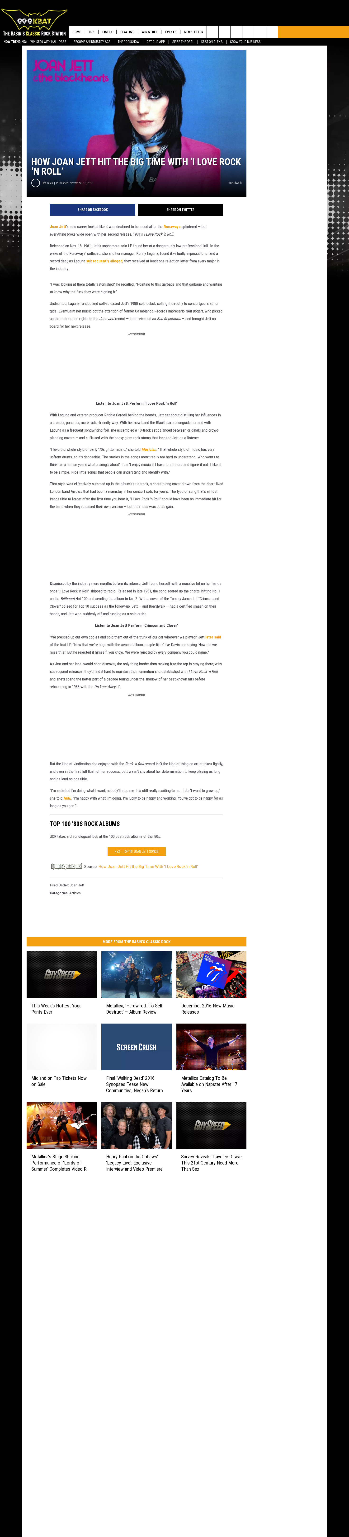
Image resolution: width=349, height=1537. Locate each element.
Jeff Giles (47, 183)
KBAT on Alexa (212, 42)
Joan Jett (58, 226)
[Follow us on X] (272, 32)
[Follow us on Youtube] (260, 32)
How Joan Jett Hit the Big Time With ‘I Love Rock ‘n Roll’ (148, 866)
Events (170, 32)
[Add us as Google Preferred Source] (224, 32)
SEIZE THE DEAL (183, 42)
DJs (91, 32)
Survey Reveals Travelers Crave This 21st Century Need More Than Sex (211, 1163)
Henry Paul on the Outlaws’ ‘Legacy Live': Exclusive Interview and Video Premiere (134, 1163)
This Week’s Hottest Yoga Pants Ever (56, 1009)
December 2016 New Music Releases (208, 1009)
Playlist (127, 32)
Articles (75, 893)
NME (67, 798)
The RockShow (128, 42)
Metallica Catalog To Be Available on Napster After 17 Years (209, 1084)
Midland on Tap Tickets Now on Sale (59, 1081)
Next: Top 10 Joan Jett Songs (137, 851)
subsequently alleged (104, 261)
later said (213, 637)
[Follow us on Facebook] (236, 32)
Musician (148, 449)
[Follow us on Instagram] (248, 32)
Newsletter (193, 32)
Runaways (172, 226)
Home (76, 32)
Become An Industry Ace (92, 42)
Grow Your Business (245, 42)
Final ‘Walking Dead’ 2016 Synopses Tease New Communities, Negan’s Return (134, 1084)
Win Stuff (149, 32)
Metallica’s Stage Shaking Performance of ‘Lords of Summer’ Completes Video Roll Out (61, 1163)
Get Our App (156, 42)
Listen (107, 32)
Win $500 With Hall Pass (48, 42)
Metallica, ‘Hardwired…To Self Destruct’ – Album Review (134, 1009)
